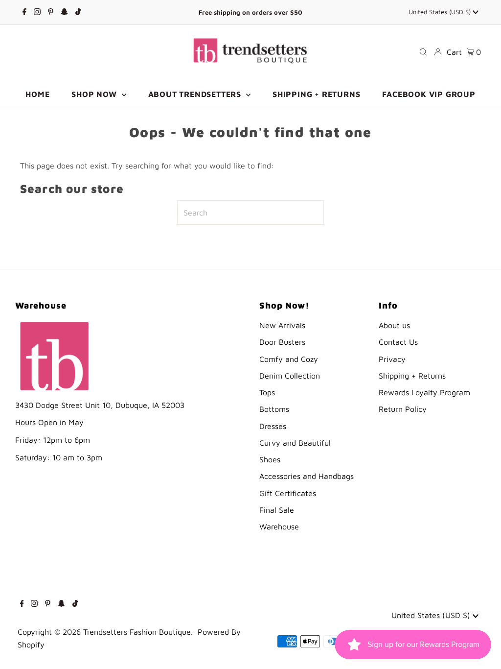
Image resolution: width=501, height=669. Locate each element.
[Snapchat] (64, 12)
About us (394, 325)
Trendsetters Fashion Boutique (137, 631)
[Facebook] (24, 12)
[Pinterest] (51, 12)
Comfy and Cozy (288, 359)
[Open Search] (423, 52)
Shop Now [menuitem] (95, 94)
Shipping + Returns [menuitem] (316, 94)
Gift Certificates (287, 493)
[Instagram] (37, 12)
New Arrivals (282, 325)
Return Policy (403, 409)
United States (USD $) (441, 12)
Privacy (392, 359)
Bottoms (274, 409)
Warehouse (279, 526)
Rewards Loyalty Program (424, 392)
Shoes (269, 459)
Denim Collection (289, 375)
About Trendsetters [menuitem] (196, 94)
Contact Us (398, 341)
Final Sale (276, 509)
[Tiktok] (78, 12)
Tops (267, 392)
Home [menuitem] (37, 94)
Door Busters (282, 341)
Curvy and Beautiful (295, 442)
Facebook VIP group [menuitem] (428, 94)
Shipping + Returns (412, 375)
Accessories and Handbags (306, 476)
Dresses (272, 426)
